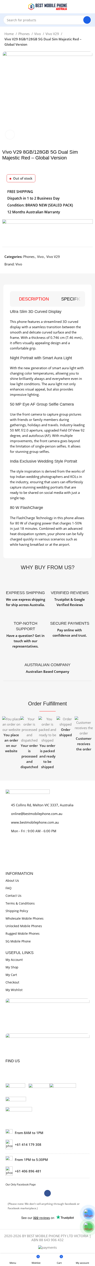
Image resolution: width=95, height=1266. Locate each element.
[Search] (87, 20)
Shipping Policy (17, 911)
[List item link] (47, 1144)
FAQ (8, 888)
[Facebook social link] (47, 1193)
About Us (12, 880)
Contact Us (13, 895)
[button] (6, 743)
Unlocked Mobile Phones (24, 926)
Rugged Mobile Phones (23, 933)
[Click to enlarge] (10, 134)
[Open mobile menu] (5, 6)
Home (9, 33)
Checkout (12, 982)
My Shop (12, 967)
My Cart (11, 975)
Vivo (38, 33)
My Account (14, 960)
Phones (24, 33)
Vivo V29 (53, 33)
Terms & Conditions (20, 903)
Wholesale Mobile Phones (25, 918)
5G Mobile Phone (18, 941)
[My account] (90, 6)
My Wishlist (14, 990)
